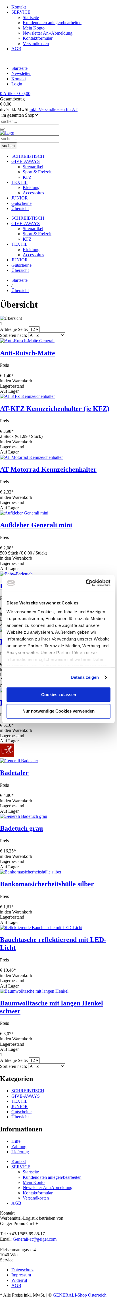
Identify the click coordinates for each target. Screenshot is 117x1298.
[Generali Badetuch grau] (23, 816)
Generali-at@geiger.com (35, 1239)
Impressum (21, 1274)
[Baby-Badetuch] (16, 574)
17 (19, 323)
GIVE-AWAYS (25, 1096)
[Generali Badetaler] (19, 760)
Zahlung (18, 1146)
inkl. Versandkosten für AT (54, 109)
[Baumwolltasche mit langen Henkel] (34, 991)
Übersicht (20, 1116)
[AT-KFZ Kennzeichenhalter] (27, 396)
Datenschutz (22, 1269)
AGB (16, 1285)
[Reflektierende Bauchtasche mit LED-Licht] (41, 927)
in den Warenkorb (16, 380)
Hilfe (15, 1141)
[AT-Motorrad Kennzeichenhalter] (31, 457)
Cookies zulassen (58, 694)
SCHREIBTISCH (27, 1090)
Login (16, 83)
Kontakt (18, 78)
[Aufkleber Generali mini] (24, 513)
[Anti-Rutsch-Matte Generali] (27, 340)
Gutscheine (21, 1111)
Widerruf (19, 1280)
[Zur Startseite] (7, 132)
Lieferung (20, 1151)
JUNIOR (19, 1106)
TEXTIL (19, 1101)
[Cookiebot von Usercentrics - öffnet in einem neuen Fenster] (85, 583)
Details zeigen (85, 677)
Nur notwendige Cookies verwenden (58, 711)
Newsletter (21, 73)
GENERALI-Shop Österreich (79, 1295)
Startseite (19, 68)
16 (13, 323)
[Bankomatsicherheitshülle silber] (30, 871)
